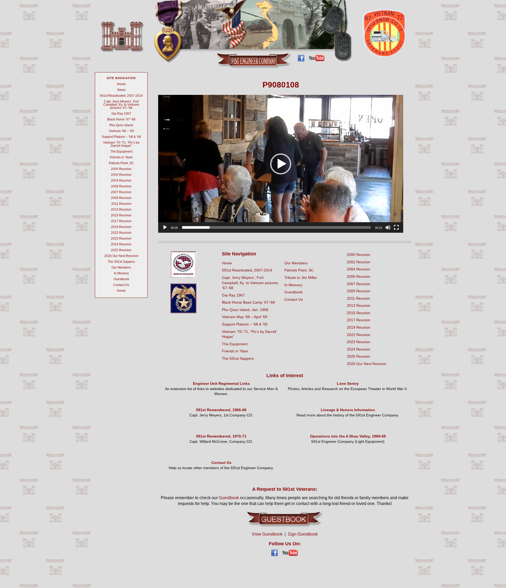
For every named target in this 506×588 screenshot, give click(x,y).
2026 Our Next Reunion (121, 256)
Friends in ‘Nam (121, 157)
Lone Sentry (348, 383)
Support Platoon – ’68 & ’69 (121, 137)
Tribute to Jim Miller (300, 277)
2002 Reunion (121, 175)
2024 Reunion (121, 244)
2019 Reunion (121, 227)
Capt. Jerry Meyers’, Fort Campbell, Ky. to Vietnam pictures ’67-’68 (121, 105)
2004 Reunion (121, 180)
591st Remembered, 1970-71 (221, 436)
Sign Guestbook (303, 534)
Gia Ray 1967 (121, 113)
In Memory (121, 273)
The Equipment (121, 151)
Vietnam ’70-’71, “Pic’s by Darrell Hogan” (121, 144)
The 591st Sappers (121, 262)
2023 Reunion (121, 238)
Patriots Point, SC (121, 163)
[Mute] (388, 227)
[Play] (165, 227)
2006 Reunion (121, 186)
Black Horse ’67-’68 (121, 119)
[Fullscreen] (396, 227)
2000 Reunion (121, 169)
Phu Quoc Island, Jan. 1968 (245, 310)
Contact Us (121, 285)
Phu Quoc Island (121, 125)
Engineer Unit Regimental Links (221, 383)
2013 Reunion (121, 209)
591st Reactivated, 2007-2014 (121, 96)
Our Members (121, 267)
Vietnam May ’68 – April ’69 (244, 317)
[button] (280, 163)
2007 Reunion (121, 192)
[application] (280, 164)
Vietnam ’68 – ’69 (121, 131)
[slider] (276, 227)
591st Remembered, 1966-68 (221, 410)
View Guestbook (267, 534)
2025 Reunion (121, 250)
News (121, 90)
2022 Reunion (121, 233)
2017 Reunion (121, 221)
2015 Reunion (121, 215)
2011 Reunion (121, 204)
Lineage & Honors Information (348, 410)
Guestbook (121, 279)
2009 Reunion (121, 198)
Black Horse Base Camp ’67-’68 (248, 302)
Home (121, 84)
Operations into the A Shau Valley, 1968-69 (348, 436)
